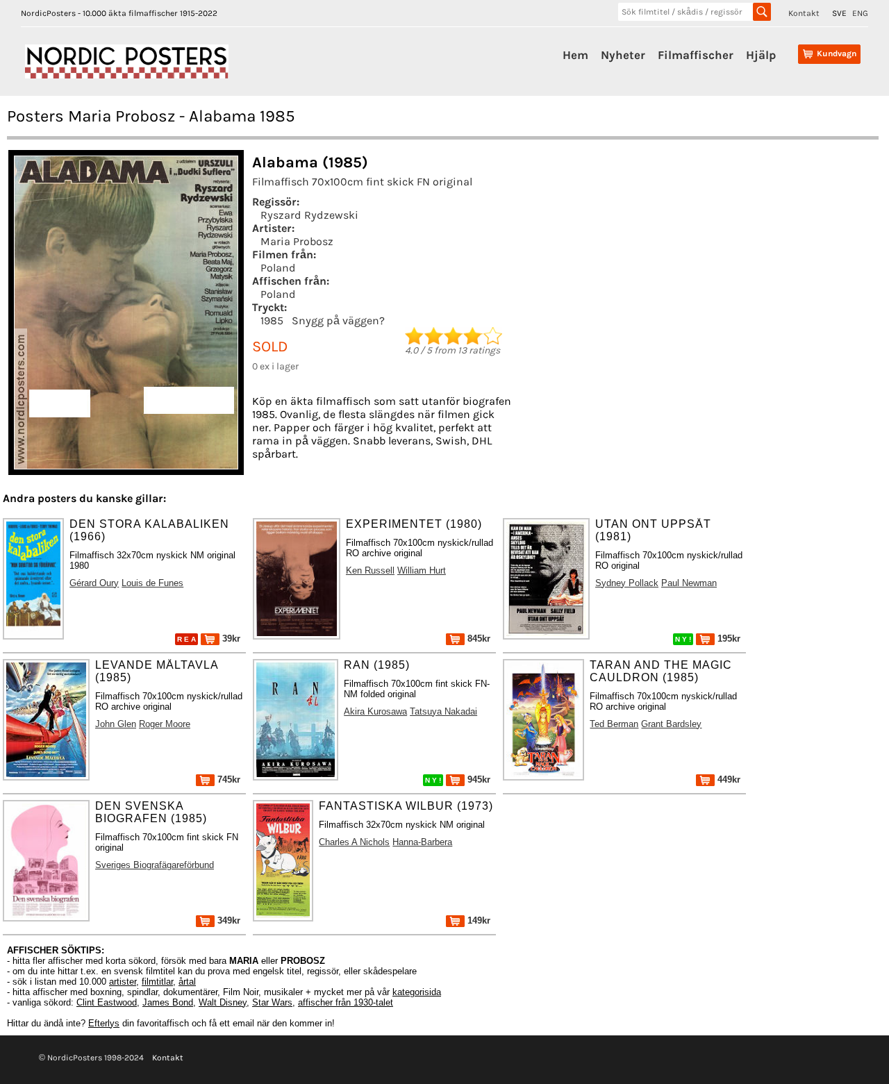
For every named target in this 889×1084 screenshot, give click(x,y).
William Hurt (421, 570)
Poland (278, 267)
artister (122, 981)
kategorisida (416, 992)
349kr (227, 920)
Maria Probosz (296, 241)
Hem (575, 55)
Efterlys (103, 1023)
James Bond (167, 1002)
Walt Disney (223, 1002)
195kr (727, 638)
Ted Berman (614, 724)
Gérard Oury (94, 583)
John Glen (115, 724)
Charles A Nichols (354, 842)
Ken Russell (370, 570)
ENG (860, 13)
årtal (187, 981)
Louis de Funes (152, 583)
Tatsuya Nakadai (443, 711)
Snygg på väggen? (338, 320)
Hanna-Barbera (422, 842)
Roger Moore (164, 724)
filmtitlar (157, 981)
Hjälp (761, 55)
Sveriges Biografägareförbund (154, 865)
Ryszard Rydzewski (309, 215)
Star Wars (272, 1002)
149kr (477, 920)
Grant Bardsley (671, 724)
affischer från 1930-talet (345, 1002)
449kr (727, 779)
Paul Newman (689, 583)
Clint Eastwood (106, 1002)
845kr (477, 638)
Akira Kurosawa (375, 711)
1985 (271, 320)
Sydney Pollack (626, 583)
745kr (227, 779)
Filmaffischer (695, 55)
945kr (477, 779)
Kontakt (804, 13)
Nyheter (623, 55)
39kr (229, 638)
